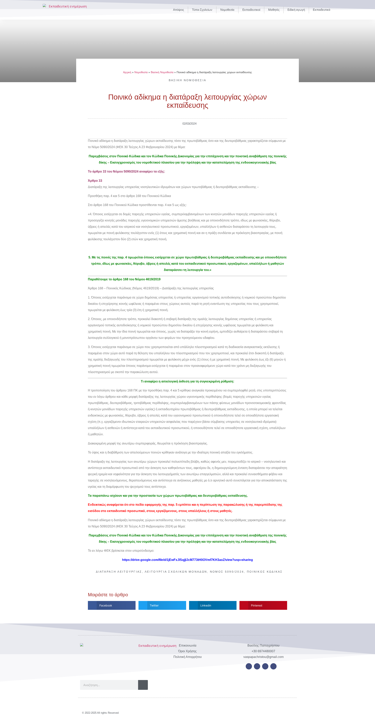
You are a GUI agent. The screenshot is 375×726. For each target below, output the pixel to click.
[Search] (143, 685)
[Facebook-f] (271, 713)
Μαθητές (273, 9)
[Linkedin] (265, 666)
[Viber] (273, 666)
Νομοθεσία (227, 9)
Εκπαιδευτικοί (251, 9)
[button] (112, 605)
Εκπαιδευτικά (321, 9)
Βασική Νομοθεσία (162, 72)
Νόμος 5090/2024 (227, 571)
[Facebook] (249, 666)
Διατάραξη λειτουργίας (119, 571)
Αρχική (127, 72)
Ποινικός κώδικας (265, 571)
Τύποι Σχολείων (202, 9)
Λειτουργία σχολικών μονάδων (176, 571)
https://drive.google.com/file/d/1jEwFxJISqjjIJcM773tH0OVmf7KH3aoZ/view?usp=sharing (187, 559)
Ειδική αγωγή (296, 9)
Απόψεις (178, 9)
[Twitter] (257, 666)
